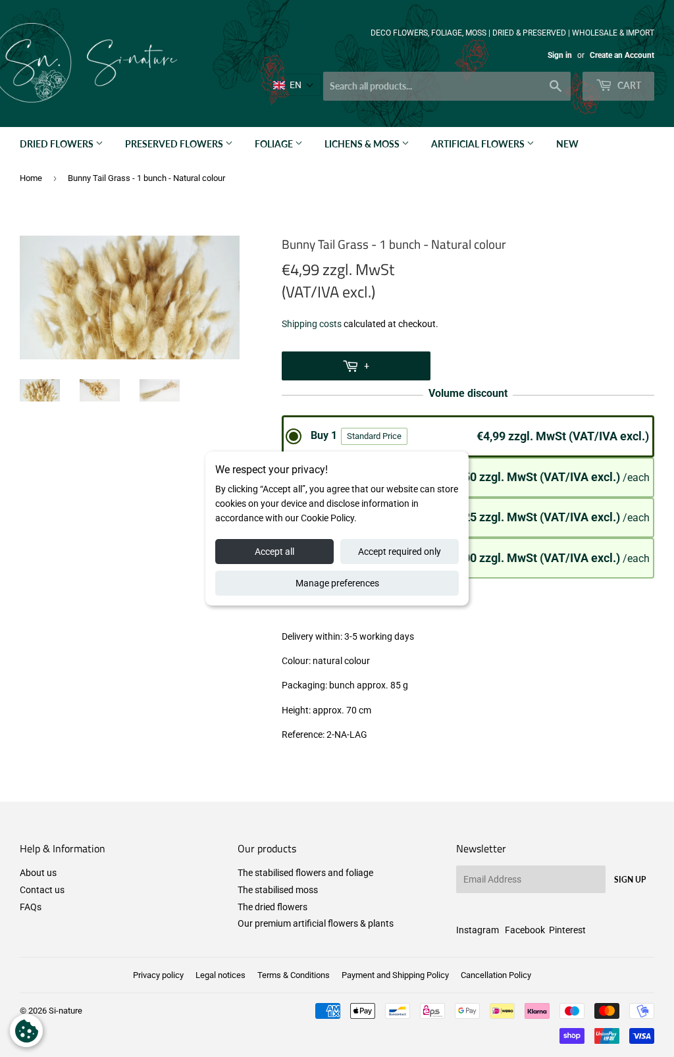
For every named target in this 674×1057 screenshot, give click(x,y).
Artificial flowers (479, 143)
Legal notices (220, 975)
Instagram (477, 930)
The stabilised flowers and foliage (305, 872)
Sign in (560, 55)
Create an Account (622, 55)
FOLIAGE (275, 143)
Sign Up (630, 880)
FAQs (30, 907)
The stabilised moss (278, 890)
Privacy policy (158, 975)
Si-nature (65, 1011)
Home (31, 178)
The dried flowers (272, 907)
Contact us (42, 890)
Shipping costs (312, 324)
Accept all (274, 551)
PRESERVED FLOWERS (175, 143)
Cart (628, 85)
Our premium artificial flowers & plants (316, 923)
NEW (567, 143)
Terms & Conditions (293, 975)
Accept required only (399, 551)
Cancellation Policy (496, 975)
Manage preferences (337, 583)
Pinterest (567, 930)
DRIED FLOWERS (57, 143)
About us (38, 872)
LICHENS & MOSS (363, 143)
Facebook (525, 930)
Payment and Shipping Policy (395, 975)
